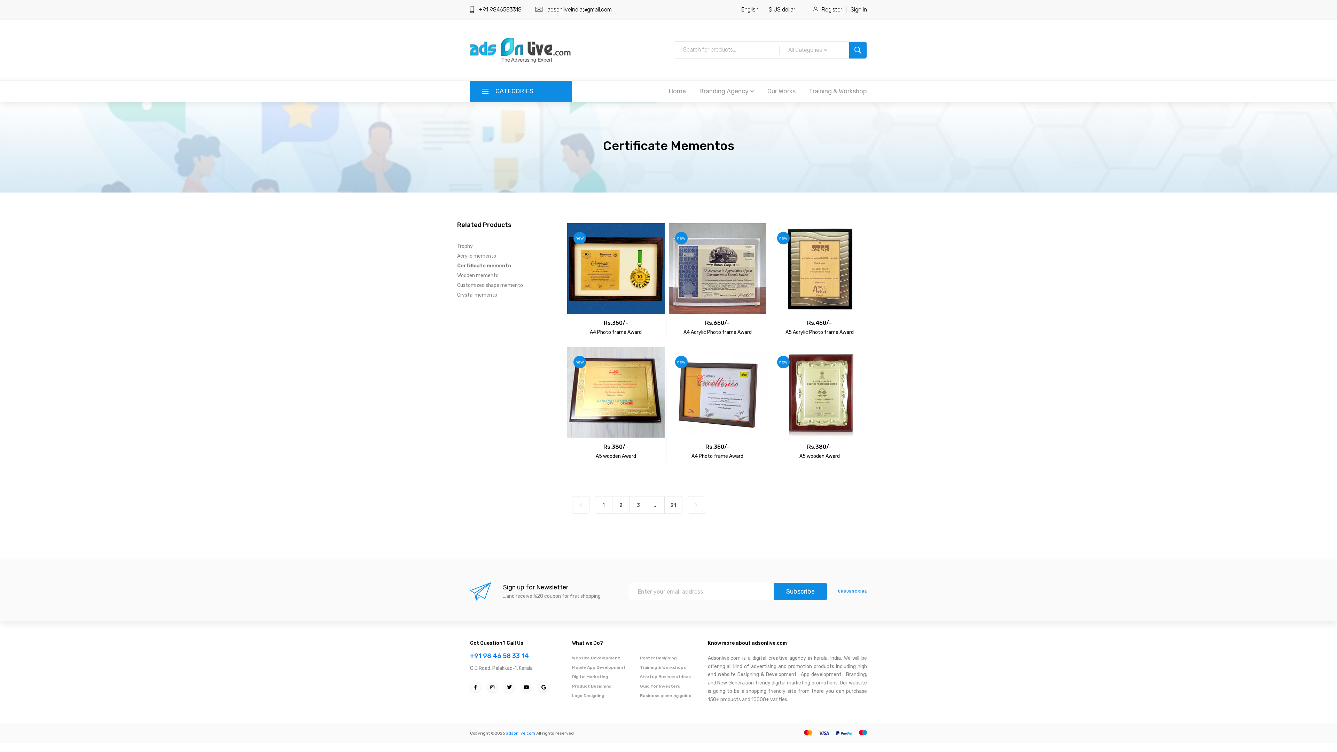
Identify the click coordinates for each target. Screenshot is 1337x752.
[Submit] (858, 50)
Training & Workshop (838, 91)
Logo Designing (588, 695)
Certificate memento (484, 266)
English (750, 9)
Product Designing (591, 686)
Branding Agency (724, 91)
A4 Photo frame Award (616, 332)
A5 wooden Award (616, 456)
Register (832, 9)
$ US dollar (782, 9)
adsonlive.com (520, 733)
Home (677, 91)
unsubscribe (852, 591)
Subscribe (800, 591)
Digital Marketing (590, 676)
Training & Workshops (663, 667)
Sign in (859, 9)
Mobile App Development (599, 667)
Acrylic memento (476, 256)
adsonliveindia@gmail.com (579, 9)
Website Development (596, 658)
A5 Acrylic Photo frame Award (819, 332)
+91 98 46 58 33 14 (499, 656)
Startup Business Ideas (665, 676)
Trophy (465, 246)
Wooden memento (478, 276)
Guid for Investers (660, 686)
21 (673, 505)
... (656, 505)
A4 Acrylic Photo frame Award (717, 332)
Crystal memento (477, 295)
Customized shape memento (490, 285)
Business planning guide (665, 695)
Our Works (781, 91)
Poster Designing (658, 658)
